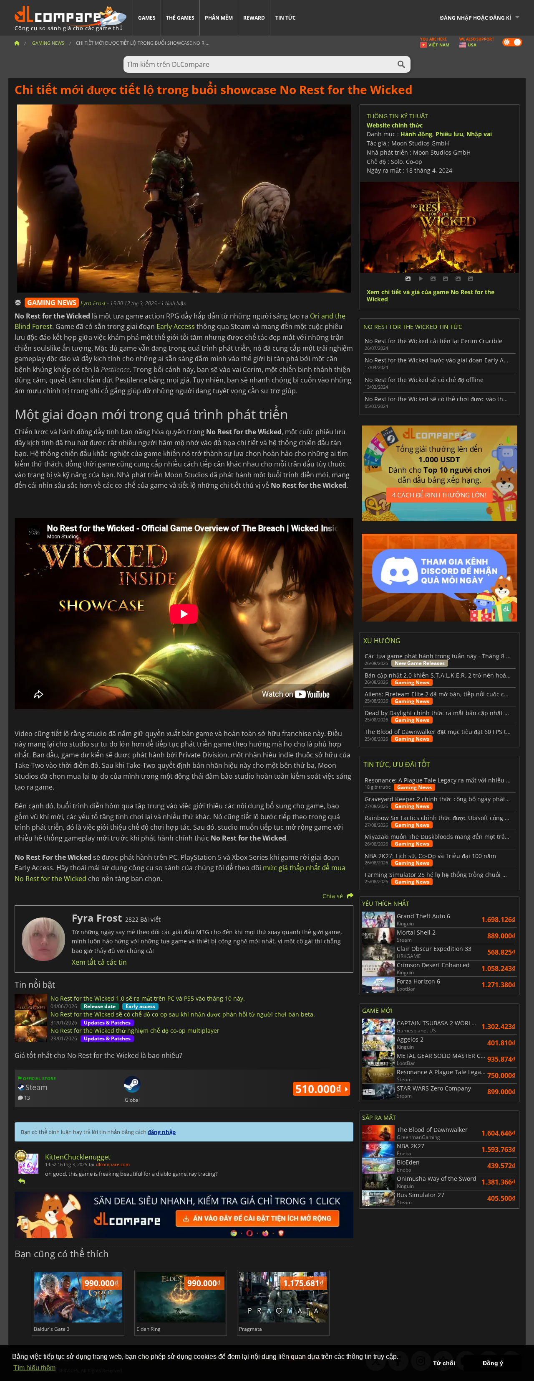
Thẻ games (180, 17)
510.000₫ (319, 1089)
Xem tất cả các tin (99, 962)
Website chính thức (395, 125)
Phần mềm (219, 17)
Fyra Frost (94, 303)
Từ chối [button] (444, 1363)
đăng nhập (162, 1132)
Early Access (175, 326)
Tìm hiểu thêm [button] (34, 1367)
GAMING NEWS (51, 302)
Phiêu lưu (449, 134)
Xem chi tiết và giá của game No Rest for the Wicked (430, 296)
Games (147, 17)
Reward (254, 17)
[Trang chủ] (16, 43)
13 (26, 1097)
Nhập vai (479, 134)
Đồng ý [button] (493, 1363)
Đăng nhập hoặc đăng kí (475, 17)
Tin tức (285, 17)
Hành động (416, 134)
